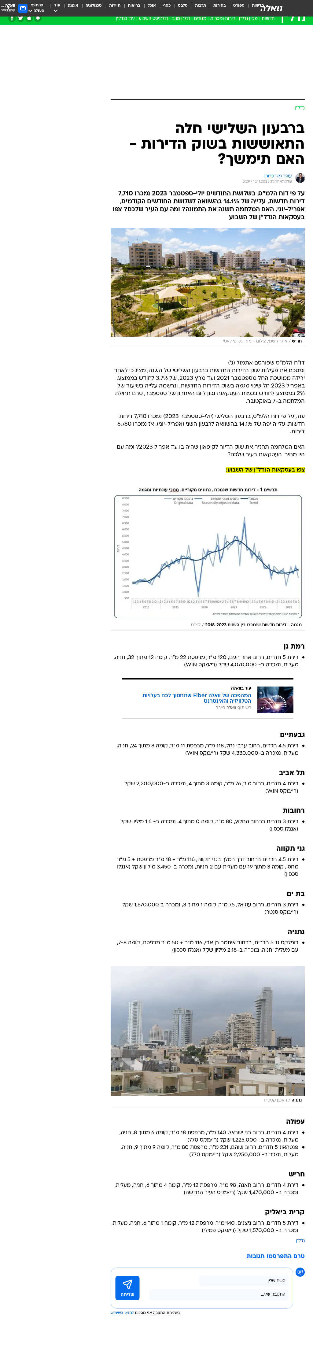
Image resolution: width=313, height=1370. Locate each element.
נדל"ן (300, 1241)
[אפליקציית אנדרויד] (38, 18)
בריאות (134, 6)
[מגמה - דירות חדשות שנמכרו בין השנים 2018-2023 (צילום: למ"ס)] (208, 558)
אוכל (152, 6)
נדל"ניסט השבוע (153, 19)
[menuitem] (235, 8)
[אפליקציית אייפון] (29, 18)
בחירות (219, 6)
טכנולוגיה (94, 6)
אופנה (73, 6)
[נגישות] (8, 8)
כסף (167, 6)
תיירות (114, 6)
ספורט (239, 6)
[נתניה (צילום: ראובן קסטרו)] (208, 1036)
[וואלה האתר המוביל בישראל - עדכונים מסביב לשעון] (271, 8)
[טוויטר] (20, 18)
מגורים (200, 19)
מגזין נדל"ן (248, 19)
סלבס (183, 6)
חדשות (268, 19)
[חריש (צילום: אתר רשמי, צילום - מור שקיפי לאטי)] (208, 287)
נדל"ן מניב (181, 19)
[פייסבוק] (12, 18)
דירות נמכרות (222, 19)
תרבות (200, 6)
